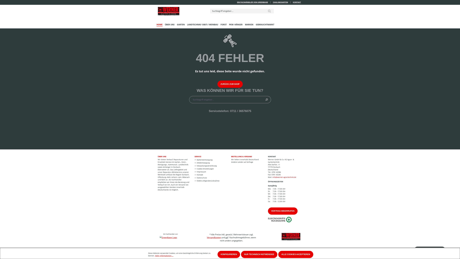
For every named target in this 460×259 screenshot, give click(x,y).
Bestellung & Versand (241, 156)
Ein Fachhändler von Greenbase (252, 2)
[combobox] (237, 11)
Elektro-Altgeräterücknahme (207, 181)
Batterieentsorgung (204, 160)
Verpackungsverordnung (206, 166)
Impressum (201, 172)
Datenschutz (201, 178)
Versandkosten (214, 237)
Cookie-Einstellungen (205, 169)
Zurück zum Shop (230, 84)
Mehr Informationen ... (164, 256)
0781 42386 (276, 172)
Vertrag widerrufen (282, 211)
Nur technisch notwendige (259, 254)
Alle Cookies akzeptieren (295, 254)
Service (198, 156)
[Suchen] (269, 11)
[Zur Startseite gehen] (169, 10)
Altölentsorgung (203, 163)
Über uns (162, 156)
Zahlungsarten (280, 2)
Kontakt (297, 2)
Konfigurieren (229, 254)
